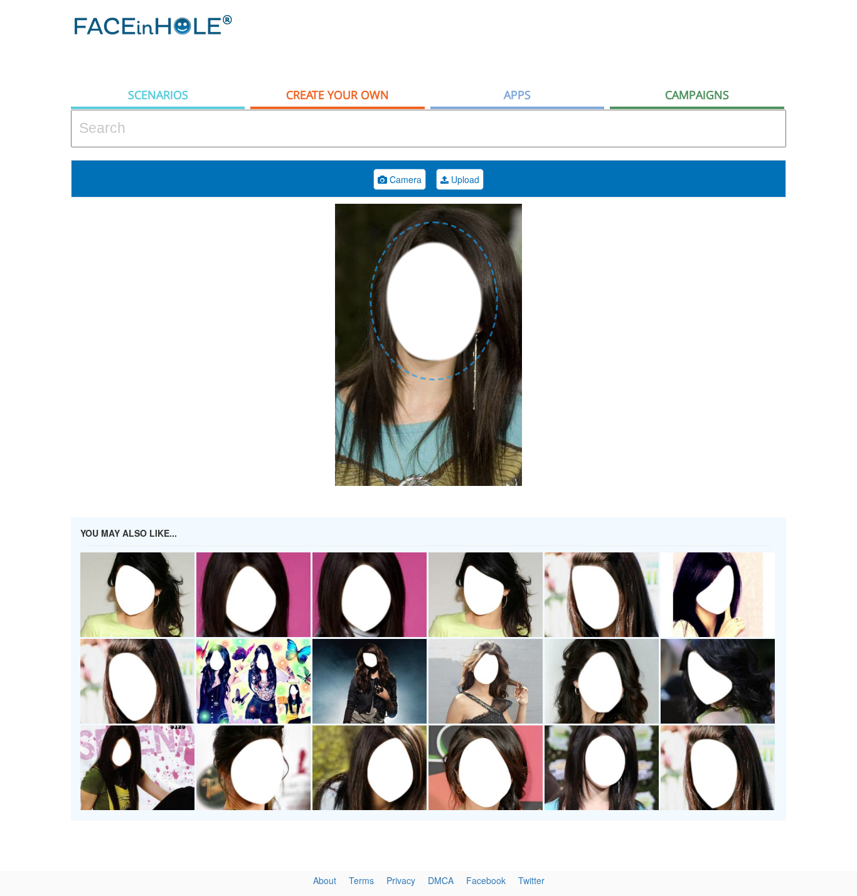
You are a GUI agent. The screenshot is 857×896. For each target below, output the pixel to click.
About (324, 880)
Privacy (400, 880)
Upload (464, 179)
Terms (361, 880)
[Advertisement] (557, 41)
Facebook (486, 880)
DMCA (441, 880)
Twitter (531, 880)
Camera (404, 179)
